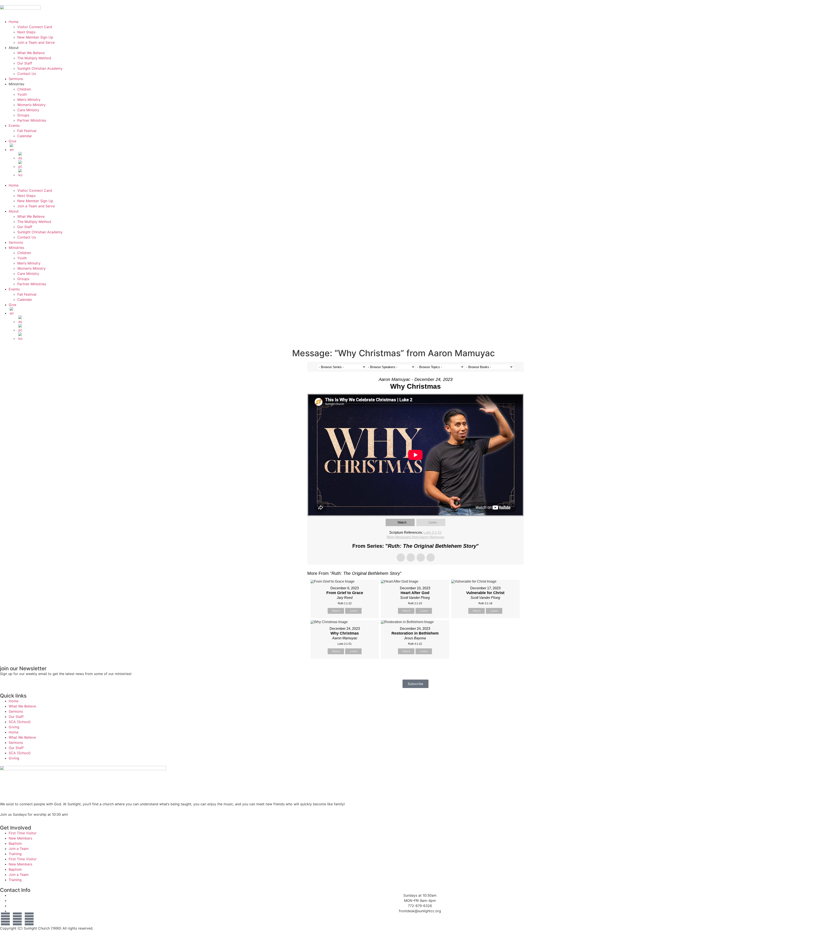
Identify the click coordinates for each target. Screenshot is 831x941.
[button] (415, 180)
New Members (20, 838)
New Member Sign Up (35, 37)
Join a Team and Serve (36, 42)
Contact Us (26, 73)
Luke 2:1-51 (433, 532)
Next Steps (26, 32)
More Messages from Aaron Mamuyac (415, 537)
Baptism (15, 843)
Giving (14, 727)
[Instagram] (29, 919)
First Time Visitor (23, 833)
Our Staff (24, 63)
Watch (402, 522)
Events (14, 125)
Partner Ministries (31, 120)
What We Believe (31, 53)
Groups (23, 115)
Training (15, 854)
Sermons (16, 79)
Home (13, 21)
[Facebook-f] (5, 919)
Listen (432, 522)
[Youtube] (17, 919)
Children (24, 89)
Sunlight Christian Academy (40, 68)
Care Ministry (28, 110)
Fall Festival (26, 131)
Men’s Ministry (28, 99)
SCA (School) (20, 722)
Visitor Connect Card (34, 27)
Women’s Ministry (31, 105)
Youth (22, 94)
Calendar (24, 136)
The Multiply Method (34, 58)
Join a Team (19, 848)
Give (12, 141)
